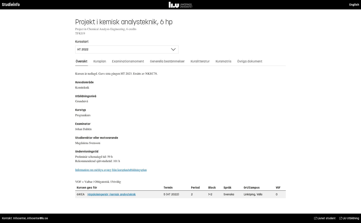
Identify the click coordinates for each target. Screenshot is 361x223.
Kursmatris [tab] (223, 61)
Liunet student (326, 218)
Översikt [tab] (81, 61)
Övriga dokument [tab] (249, 61)
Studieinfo (11, 4)
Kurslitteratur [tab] (200, 61)
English (354, 4)
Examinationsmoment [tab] (128, 61)
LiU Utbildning (350, 218)
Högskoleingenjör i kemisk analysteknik (111, 194)
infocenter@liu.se (37, 218)
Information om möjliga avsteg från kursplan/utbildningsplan (111, 170)
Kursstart (82, 41)
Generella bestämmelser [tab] (167, 61)
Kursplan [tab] (99, 61)
